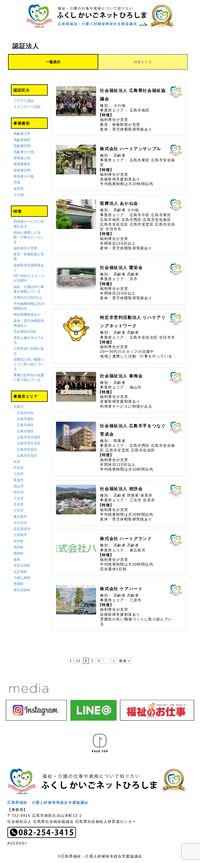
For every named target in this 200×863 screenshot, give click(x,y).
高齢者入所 (22, 134)
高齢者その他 (24, 152)
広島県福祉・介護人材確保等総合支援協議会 (48, 802)
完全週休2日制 (25, 331)
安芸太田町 (22, 565)
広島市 (19, 407)
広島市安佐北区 (29, 443)
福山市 (19, 486)
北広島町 (20, 572)
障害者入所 (22, 158)
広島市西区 (25, 431)
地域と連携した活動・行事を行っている (29, 237)
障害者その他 (24, 176)
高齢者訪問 (22, 146)
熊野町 (19, 553)
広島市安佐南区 (29, 437)
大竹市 (19, 511)
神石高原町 (22, 590)
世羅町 (19, 584)
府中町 (19, 541)
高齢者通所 (22, 140)
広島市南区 (25, 425)
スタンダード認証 (27, 107)
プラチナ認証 (24, 101)
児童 (17, 182)
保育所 (19, 189)
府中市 (19, 492)
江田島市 (20, 535)
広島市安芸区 (27, 449)
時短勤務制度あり (27, 314)
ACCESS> (17, 843)
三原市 (19, 474)
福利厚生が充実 (25, 248)
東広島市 (20, 517)
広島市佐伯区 (27, 455)
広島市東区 (25, 419)
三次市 (19, 498)
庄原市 (19, 504)
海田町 (19, 547)
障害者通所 (22, 164)
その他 (19, 195)
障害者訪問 (22, 170)
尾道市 (19, 480)
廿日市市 (20, 523)
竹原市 (19, 468)
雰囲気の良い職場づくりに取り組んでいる (29, 364)
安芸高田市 (22, 529)
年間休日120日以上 (28, 298)
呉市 (17, 462)
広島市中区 (25, 413)
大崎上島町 (22, 578)
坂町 (17, 559)
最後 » (124, 661)
